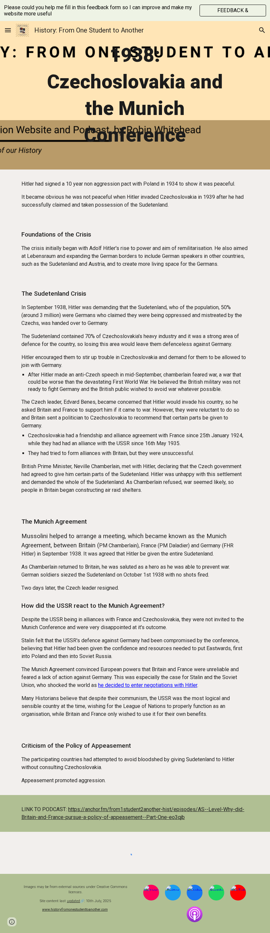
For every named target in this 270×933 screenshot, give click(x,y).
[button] (8, 30)
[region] (135, 10)
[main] (135, 95)
